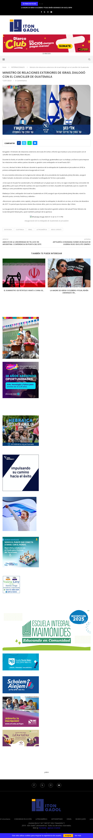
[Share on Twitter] (24, 143)
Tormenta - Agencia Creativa (49, 828)
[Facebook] (41, 12)
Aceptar (68, 835)
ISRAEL (69, 819)
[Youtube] (51, 12)
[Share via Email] (35, 143)
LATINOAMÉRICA (41, 819)
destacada (8, 229)
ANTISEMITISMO (57, 819)
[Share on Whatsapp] (29, 143)
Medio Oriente (56, 229)
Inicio (4, 67)
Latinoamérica (41, 229)
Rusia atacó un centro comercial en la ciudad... (69, 291)
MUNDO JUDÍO (81, 819)
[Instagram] (48, 12)
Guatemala (20, 229)
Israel (30, 229)
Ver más (78, 835)
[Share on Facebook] (19, 143)
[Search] (89, 59)
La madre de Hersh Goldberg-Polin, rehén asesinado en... (24, 291)
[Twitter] (44, 12)
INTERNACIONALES (18, 67)
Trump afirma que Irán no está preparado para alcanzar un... (45, 8)
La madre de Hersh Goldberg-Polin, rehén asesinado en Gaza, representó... (49, 4)
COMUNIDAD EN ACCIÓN (23, 819)
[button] (40, 4)
